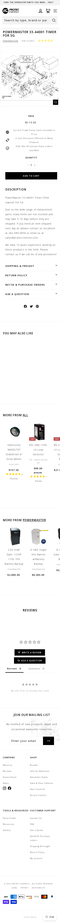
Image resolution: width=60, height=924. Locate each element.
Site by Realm (30, 917)
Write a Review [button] (32, 652)
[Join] (48, 741)
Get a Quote (36, 830)
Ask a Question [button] (31, 660)
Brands (34, 765)
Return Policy (16, 275)
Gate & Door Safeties (41, 783)
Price (31, 116)
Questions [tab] (34, 668)
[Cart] (48, 11)
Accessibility (38, 887)
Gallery (7, 830)
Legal (14, 887)
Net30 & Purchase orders (25, 284)
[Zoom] (55, 102)
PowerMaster (10, 41)
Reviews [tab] (12, 668)
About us (7, 765)
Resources (8, 824)
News (6, 783)
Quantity (31, 157)
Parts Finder (9, 818)
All (25, 415)
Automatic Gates (39, 777)
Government (9, 777)
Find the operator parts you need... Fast (29, 2)
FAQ (32, 824)
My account (36, 858)
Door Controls (37, 789)
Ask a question (17, 294)
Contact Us (36, 818)
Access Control (38, 795)
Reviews (7, 771)
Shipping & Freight (19, 266)
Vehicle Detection (39, 771)
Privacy (24, 887)
